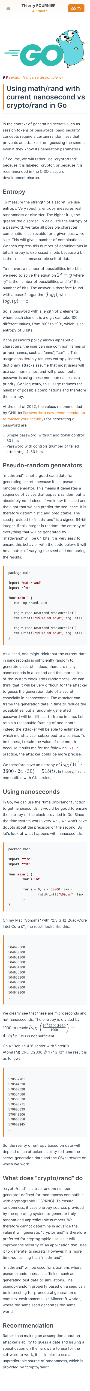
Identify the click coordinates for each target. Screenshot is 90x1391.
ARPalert (39, 11)
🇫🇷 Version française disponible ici (33, 77)
